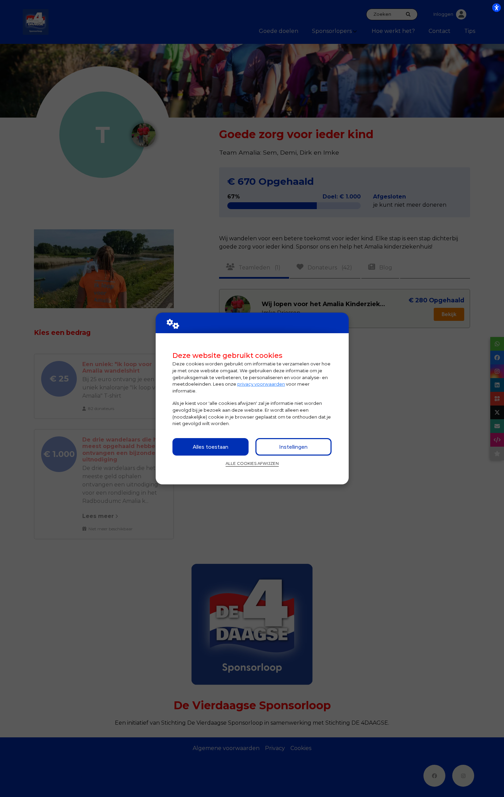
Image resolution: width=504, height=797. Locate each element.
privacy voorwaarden (261, 384)
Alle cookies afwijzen (252, 463)
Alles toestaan (210, 447)
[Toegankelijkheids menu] (496, 7)
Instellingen (293, 447)
